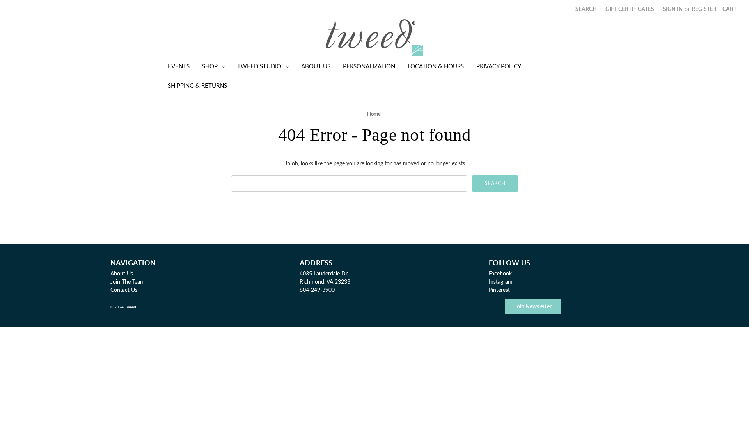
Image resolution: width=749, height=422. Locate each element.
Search (586, 9)
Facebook (500, 274)
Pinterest (499, 290)
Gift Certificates (629, 9)
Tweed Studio (259, 67)
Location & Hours (436, 67)
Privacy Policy (498, 67)
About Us (315, 67)
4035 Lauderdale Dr (324, 274)
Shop (210, 67)
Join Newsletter (533, 306)
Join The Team (127, 282)
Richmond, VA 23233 (325, 282)
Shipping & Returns (197, 86)
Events (179, 67)
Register (704, 9)
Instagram (501, 282)
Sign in (673, 9)
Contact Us (123, 290)
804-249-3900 (317, 290)
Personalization (369, 67)
